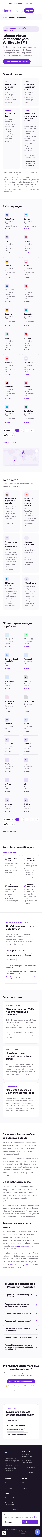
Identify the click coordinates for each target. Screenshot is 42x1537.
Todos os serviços (9, 831)
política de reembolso (20, 1246)
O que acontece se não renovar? (21, 1313)
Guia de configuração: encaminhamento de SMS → (21, 967)
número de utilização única (20, 1264)
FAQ (23, 1482)
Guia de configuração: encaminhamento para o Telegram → (21, 972)
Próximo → (8, 435)
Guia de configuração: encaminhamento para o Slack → (21, 978)
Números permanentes (27, 1455)
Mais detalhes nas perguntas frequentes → (29, 163)
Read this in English (16, 3)
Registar (29, 11)
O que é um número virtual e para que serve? (21, 1296)
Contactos (8, 1488)
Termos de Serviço (12, 1498)
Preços (24, 1488)
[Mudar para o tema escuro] (4, 1533)
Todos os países (27, 1473)
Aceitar (26, 1522)
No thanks (29, 3)
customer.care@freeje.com (16, 1425)
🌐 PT (18, 11)
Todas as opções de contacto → (17, 1434)
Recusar (8, 1522)
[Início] (7, 10)
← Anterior (8, 430)
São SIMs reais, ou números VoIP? (21, 1338)
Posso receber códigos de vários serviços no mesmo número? (21, 1305)
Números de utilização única (27, 1461)
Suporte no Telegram (16, 1430)
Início (5, 17)
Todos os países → (9, 442)
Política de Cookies (12, 1509)
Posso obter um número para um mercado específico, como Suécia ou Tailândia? (21, 1347)
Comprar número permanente (16, 62)
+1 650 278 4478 (12, 1421)
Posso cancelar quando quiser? (21, 1321)
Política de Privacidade (9, 1503)
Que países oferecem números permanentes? (21, 1329)
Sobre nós (9, 1482)
